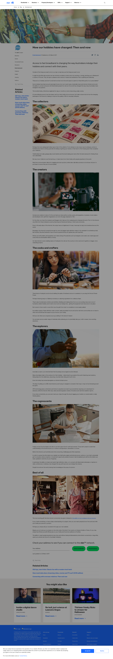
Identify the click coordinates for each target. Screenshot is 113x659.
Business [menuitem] (34, 2)
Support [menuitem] (67, 2)
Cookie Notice (23, 656)
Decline (102, 651)
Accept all (87, 651)
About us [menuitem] (76, 2)
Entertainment (28, 7)
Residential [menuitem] (24, 2)
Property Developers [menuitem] (47, 2)
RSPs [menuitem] (59, 2)
